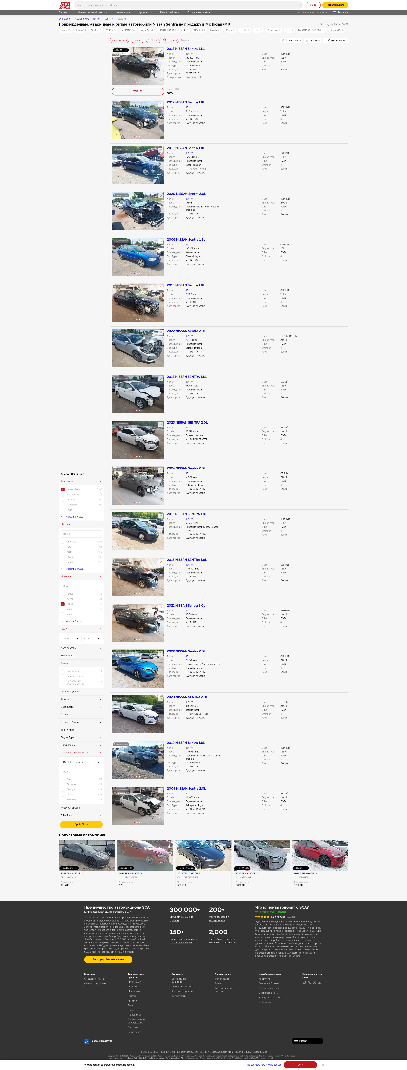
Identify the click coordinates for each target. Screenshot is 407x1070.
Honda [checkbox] (70, 562)
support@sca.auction (187, 1052)
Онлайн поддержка (269, 988)
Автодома (133, 986)
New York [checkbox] (71, 799)
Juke (258, 30)
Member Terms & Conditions (169, 1058)
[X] (314, 982)
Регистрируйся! (335, 5)
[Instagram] (304, 982)
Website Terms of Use (147, 1058)
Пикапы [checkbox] (71, 499)
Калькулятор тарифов (270, 997)
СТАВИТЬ (138, 91)
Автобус (132, 1000)
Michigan (170, 40)
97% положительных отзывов (270, 912)
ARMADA (199, 30)
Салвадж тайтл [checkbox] (75, 676)
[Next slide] (273, 40)
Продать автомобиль (199, 12)
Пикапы (132, 996)
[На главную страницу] (65, 5)
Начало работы (168, 12)
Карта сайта (134, 1032)
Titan (289, 30)
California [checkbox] (71, 784)
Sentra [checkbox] (70, 604)
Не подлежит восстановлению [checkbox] (75, 682)
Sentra (96, 30)
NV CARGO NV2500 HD (311, 30)
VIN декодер (265, 1002)
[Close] (322, 1064)
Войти (313, 5)
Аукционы (144, 12)
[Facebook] (310, 982)
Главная (63, 12)
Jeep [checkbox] (69, 552)
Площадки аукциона (182, 986)
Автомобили (117, 40)
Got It (300, 1064)
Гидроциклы (134, 1014)
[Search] (300, 5)
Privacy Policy (133, 1058)
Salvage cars (82, 18)
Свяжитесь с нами (268, 993)
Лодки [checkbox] (70, 509)
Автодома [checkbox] (72, 504)
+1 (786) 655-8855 (149, 1052)
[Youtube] (319, 982)
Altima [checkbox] (70, 599)
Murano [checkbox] (70, 614)
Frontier (245, 30)
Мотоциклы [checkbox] (73, 494)
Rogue (66, 30)
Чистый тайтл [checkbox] (74, 671)
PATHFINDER (168, 30)
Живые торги (123, 12)
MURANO (128, 30)
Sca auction (65, 18)
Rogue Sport (147, 30)
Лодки (131, 1005)
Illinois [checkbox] (70, 794)
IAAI (271, 1058)
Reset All (185, 40)
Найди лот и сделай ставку (90, 12)
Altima (81, 30)
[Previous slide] (112, 40)
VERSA (111, 30)
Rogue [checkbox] (70, 594)
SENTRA (108, 18)
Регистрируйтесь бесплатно (108, 959)
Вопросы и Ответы (269, 983)
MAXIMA (215, 30)
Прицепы (132, 1010)
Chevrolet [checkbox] (72, 541)
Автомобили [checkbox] (73, 489)
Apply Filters (81, 824)
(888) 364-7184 (167, 1052)
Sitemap (184, 1058)
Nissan (96, 18)
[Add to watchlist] (160, 50)
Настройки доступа (101, 1041)
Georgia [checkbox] (71, 789)
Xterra (230, 30)
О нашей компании (94, 979)
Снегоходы (133, 1027)
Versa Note (274, 30)
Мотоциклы (134, 991)
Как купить (264, 979)
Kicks (184, 30)
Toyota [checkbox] (70, 557)
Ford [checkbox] (69, 546)
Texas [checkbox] (69, 779)
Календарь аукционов (183, 991)
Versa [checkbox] (69, 609)
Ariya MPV (337, 30)
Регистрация (222, 979)
